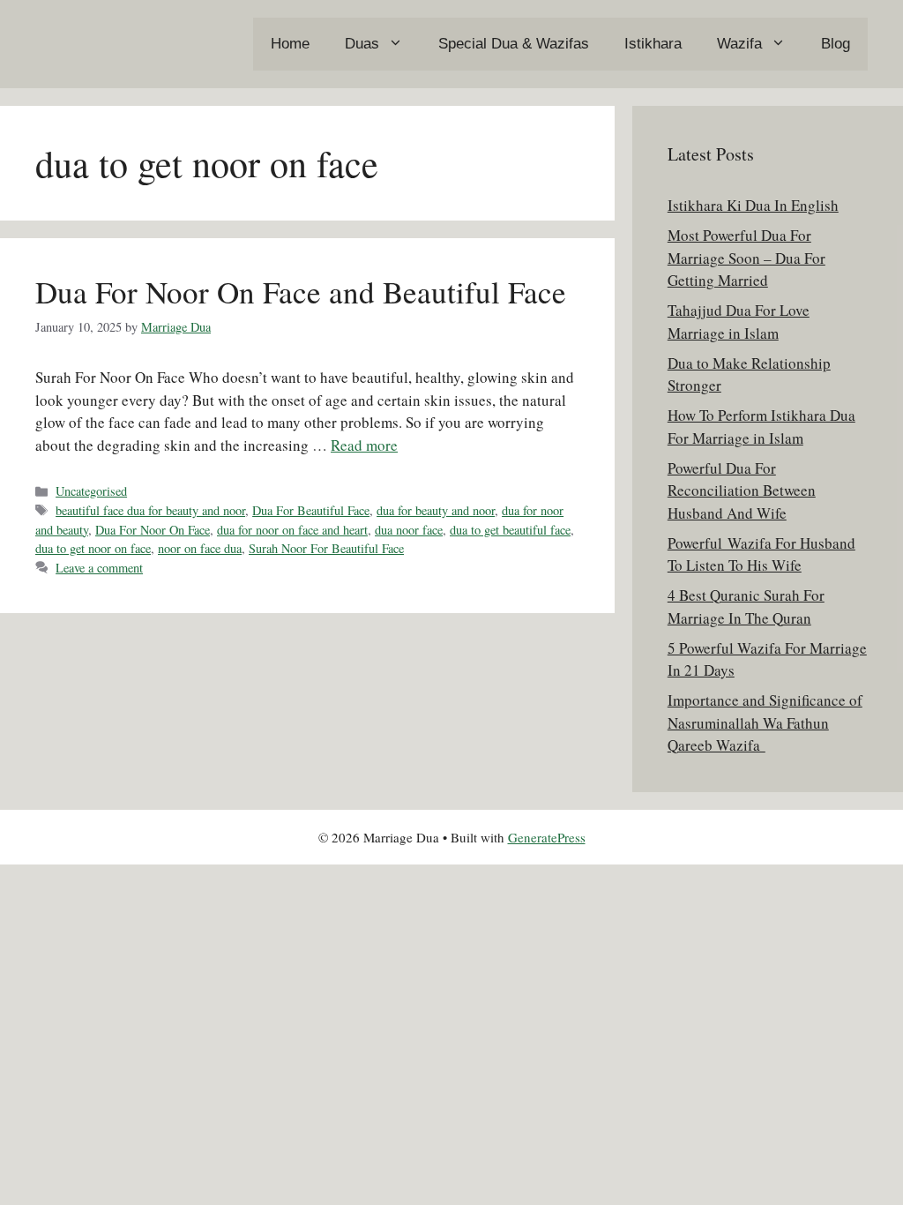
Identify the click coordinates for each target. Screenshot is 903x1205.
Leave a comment (99, 567)
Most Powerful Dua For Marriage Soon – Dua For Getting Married (746, 257)
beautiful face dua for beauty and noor (150, 510)
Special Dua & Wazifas (513, 43)
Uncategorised (91, 491)
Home (290, 43)
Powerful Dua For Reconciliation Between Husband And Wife (742, 490)
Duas (362, 43)
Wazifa (739, 43)
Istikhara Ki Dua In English (753, 205)
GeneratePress (547, 837)
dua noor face (409, 529)
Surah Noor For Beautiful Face (326, 548)
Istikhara (653, 43)
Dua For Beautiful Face (310, 510)
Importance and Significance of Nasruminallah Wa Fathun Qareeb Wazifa (765, 722)
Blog (835, 43)
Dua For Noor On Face (152, 529)
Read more (364, 445)
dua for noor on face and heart (292, 529)
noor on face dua (200, 548)
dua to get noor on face (93, 548)
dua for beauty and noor (436, 510)
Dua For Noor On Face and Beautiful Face (300, 291)
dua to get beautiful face (510, 529)
